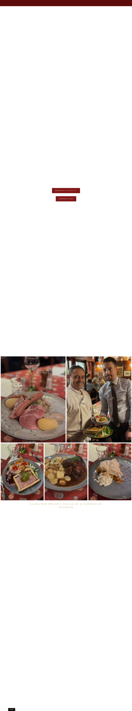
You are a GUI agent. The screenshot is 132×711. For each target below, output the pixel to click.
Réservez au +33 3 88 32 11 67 (66, 190)
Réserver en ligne (66, 198)
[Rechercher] (16, 3)
